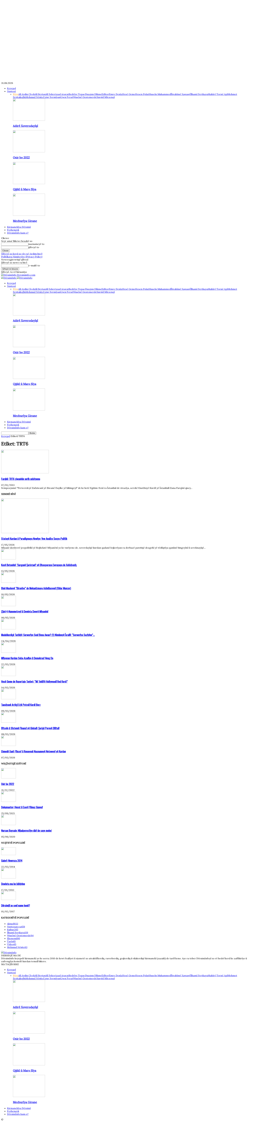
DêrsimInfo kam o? (18, 232)
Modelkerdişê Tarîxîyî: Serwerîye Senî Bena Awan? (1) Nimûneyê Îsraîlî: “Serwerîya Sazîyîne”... (48, 635)
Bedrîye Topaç (77, 94)
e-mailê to (34, 265)
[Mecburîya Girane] (29, 214)
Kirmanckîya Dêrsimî (19, 226)
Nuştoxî (11, 91)
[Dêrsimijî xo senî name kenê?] (8, 899)
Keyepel (11, 88)
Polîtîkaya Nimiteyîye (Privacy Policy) (21, 256)
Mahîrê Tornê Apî (218, 94)
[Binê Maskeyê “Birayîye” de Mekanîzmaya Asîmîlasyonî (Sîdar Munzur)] (8, 581)
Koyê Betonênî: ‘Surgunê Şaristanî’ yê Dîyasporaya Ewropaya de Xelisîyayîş (39, 565)
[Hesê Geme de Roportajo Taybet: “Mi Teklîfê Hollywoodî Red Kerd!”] (8, 675)
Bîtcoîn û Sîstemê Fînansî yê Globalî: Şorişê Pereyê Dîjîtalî (30, 728)
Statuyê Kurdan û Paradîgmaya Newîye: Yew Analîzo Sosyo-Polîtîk (34, 538)
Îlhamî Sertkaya (199, 94)
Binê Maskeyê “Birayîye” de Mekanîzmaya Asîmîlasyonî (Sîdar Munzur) (36, 588)
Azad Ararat (62, 94)
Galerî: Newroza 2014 (11, 860)
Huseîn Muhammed (160, 94)
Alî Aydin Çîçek (26, 94)
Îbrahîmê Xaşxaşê (180, 94)
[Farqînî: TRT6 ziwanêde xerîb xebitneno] (25, 472)
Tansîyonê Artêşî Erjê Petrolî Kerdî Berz (21, 705)
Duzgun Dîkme (93, 94)
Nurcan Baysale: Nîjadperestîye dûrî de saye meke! (26, 830)
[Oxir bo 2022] (29, 151)
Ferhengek (13, 229)
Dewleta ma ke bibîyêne (13, 884)
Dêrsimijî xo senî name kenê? (15, 905)
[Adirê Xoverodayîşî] (29, 119)
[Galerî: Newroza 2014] (8, 854)
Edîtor (105, 94)
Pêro (15, 94)
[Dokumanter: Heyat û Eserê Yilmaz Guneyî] (8, 800)
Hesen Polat (142, 94)
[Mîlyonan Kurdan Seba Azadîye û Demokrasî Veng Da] (8, 651)
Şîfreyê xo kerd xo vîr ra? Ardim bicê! (21, 253)
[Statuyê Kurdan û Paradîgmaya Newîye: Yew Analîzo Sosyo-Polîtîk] (25, 532)
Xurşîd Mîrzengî (106, 97)
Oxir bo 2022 (21, 157)
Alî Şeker (50, 94)
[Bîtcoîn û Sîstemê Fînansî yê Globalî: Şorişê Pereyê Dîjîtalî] (8, 721)
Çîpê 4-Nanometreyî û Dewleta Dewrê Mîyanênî (24, 611)
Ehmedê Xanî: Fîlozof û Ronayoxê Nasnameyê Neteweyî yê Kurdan (33, 751)
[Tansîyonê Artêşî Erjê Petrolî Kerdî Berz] (8, 698)
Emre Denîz (115, 94)
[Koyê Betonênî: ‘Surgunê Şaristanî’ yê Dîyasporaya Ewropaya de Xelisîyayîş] (8, 558)
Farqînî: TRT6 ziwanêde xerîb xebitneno (20, 479)
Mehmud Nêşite (34, 97)
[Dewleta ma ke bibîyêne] (8, 877)
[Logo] (9, 277)
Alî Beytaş (40, 94)
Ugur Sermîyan (51, 97)
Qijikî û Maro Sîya (24, 189)
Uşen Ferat (66, 97)
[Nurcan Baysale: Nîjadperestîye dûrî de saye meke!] (8, 824)
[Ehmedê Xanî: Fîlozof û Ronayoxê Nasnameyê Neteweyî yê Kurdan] (8, 745)
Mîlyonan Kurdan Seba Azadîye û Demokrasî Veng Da (27, 658)
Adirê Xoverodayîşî (25, 126)
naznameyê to (36, 243)
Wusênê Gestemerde (85, 97)
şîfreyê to (33, 247)
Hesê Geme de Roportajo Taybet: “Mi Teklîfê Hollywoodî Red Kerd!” (34, 681)
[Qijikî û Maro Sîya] (29, 183)
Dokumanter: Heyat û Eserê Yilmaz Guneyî (22, 807)
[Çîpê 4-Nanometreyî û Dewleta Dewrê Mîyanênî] (8, 605)
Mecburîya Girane (25, 221)
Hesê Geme (128, 94)
